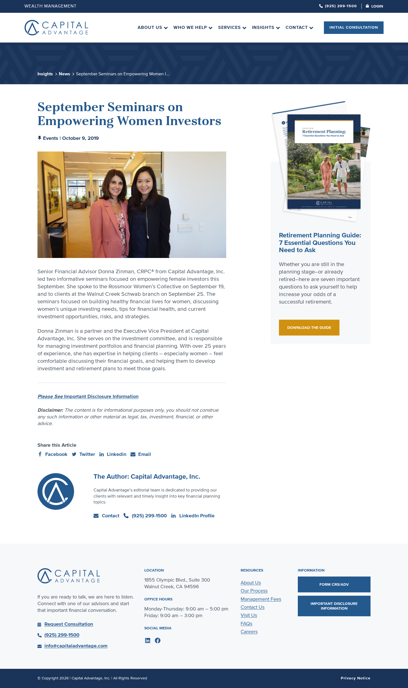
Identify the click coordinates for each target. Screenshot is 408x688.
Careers (249, 632)
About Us (251, 583)
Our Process (254, 591)
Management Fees (261, 599)
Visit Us (249, 615)
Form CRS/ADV (334, 584)
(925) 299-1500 (341, 6)
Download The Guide (309, 327)
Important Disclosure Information (87, 396)
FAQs (246, 623)
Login (377, 6)
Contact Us (253, 607)
